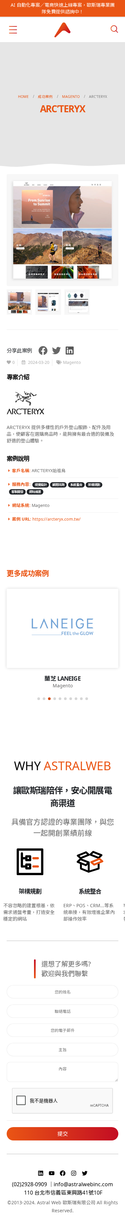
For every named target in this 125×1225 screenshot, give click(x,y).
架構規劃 (94, 485)
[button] (38, 699)
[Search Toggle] (114, 29)
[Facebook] (63, 1173)
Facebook (43, 350)
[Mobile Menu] (13, 29)
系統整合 (76, 485)
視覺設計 (41, 485)
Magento (72, 362)
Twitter (56, 350)
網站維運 (35, 492)
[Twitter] (84, 1173)
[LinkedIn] (41, 1173)
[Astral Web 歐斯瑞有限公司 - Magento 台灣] (62, 29)
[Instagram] (74, 1173)
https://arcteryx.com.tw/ (56, 519)
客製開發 (17, 492)
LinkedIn (69, 350)
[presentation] (15, 230)
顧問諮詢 (58, 485)
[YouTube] (52, 1173)
